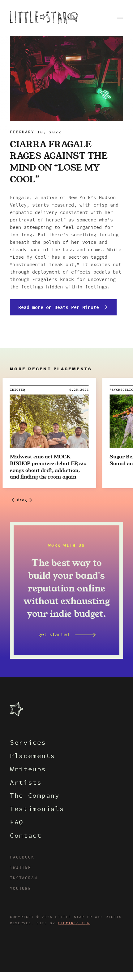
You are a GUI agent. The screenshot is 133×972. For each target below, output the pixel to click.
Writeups (28, 770)
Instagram (23, 878)
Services (28, 743)
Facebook (22, 857)
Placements (32, 756)
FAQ (17, 823)
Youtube (20, 888)
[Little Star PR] (44, 18)
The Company (34, 796)
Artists (25, 783)
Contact (25, 836)
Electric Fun (74, 923)
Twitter (20, 867)
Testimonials (37, 809)
